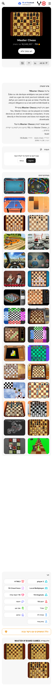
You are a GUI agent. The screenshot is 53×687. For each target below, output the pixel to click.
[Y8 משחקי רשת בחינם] (41, 3)
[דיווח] (29, 63)
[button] (46, 133)
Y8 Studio (24, 138)
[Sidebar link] (49, 3)
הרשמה (31, 161)
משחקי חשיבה (38, 138)
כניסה (22, 161)
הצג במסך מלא (26, 51)
